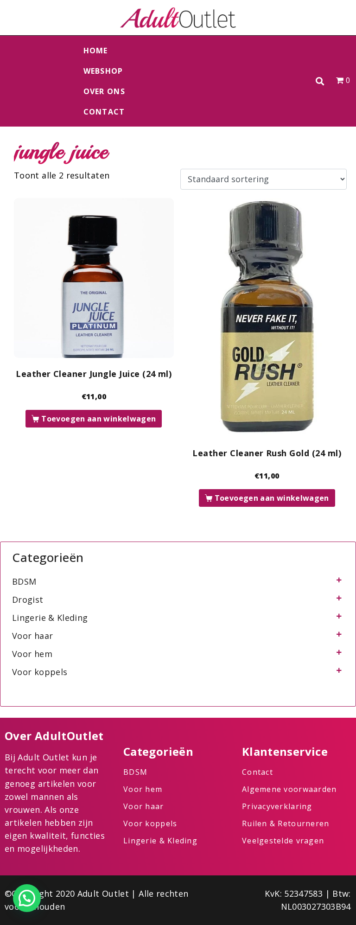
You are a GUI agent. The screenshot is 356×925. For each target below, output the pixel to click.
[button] (320, 81)
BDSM (24, 581)
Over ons (104, 91)
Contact (104, 112)
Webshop (103, 71)
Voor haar (32, 635)
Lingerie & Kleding (50, 617)
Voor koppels (39, 671)
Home (95, 50)
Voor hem (32, 653)
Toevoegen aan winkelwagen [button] (98, 419)
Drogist (28, 599)
